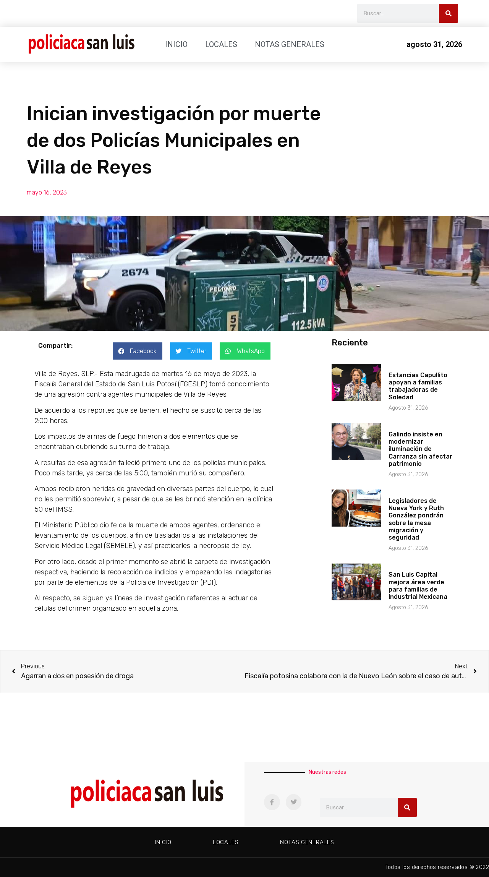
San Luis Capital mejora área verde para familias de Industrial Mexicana (418, 585)
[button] (137, 351)
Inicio (176, 44)
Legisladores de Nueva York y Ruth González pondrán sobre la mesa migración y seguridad (416, 519)
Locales (221, 44)
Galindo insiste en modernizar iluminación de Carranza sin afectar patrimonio (420, 449)
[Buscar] (448, 13)
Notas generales (289, 44)
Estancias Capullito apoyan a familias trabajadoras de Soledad (418, 386)
